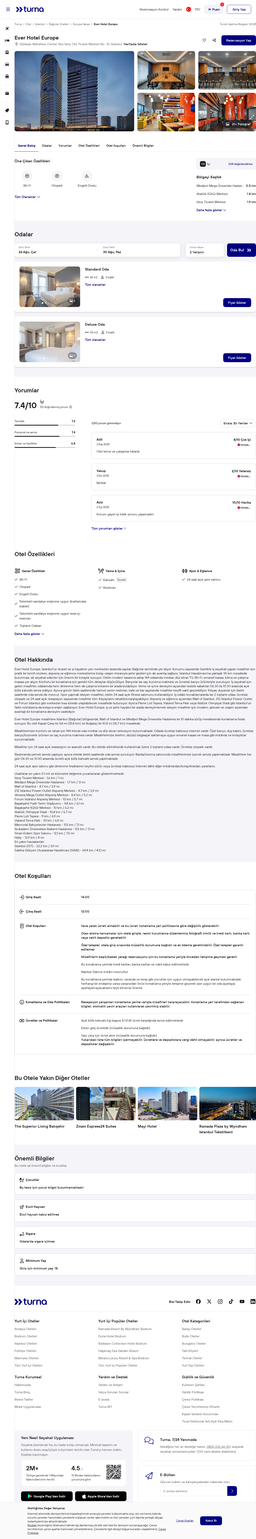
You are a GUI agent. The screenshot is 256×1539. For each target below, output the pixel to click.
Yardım (177, 9)
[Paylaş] (214, 40)
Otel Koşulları (116, 145)
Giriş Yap (239, 9)
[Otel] (7, 41)
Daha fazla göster (27, 634)
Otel (28, 24)
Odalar (47, 145)
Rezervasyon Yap (238, 40)
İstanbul (40, 24)
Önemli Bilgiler (143, 145)
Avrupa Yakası (81, 24)
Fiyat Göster (237, 303)
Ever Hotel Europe (106, 24)
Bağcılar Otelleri (59, 24)
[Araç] (7, 65)
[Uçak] (7, 29)
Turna (18, 24)
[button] (135, 91)
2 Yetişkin (197, 252)
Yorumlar (65, 145)
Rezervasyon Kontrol (154, 9)
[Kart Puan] (7, 94)
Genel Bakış (26, 145)
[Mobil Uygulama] (7, 123)
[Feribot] (7, 77)
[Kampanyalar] (7, 111)
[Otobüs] (7, 53)
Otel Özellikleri (89, 145)
